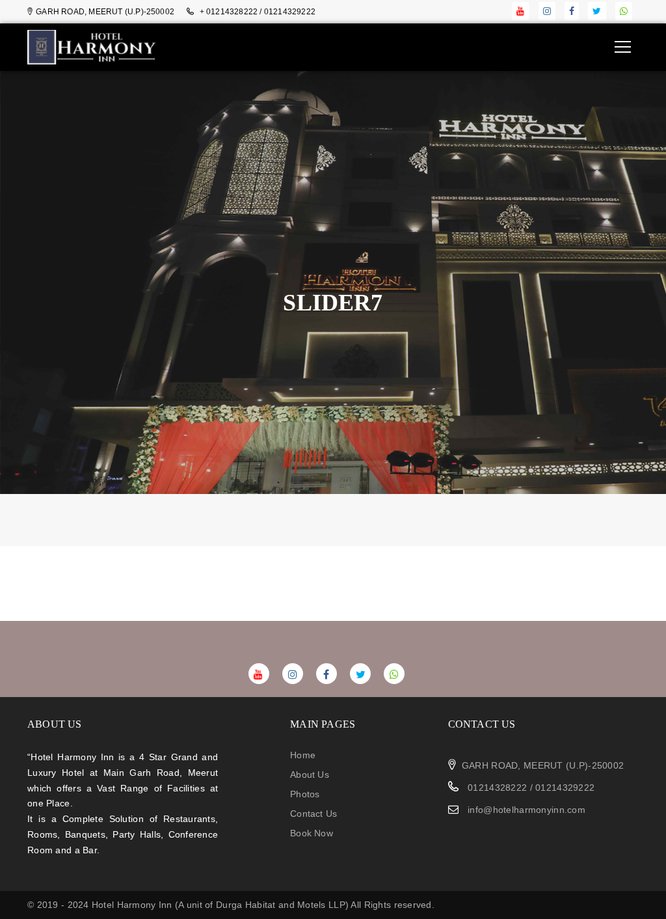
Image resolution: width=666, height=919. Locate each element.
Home (302, 755)
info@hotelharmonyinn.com (526, 809)
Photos (304, 794)
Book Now (311, 833)
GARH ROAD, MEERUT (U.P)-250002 (543, 765)
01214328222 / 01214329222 (529, 787)
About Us (309, 774)
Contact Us (313, 813)
